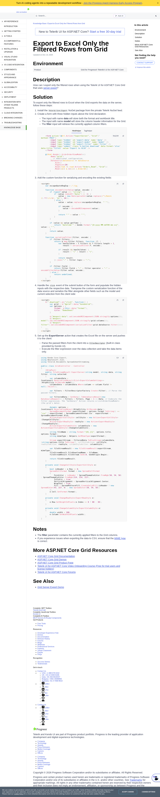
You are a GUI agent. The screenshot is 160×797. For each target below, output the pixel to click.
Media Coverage (43, 749)
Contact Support (145, 63)
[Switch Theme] (156, 16)
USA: (50, 673)
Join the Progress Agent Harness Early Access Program (112, 3)
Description (46, 79)
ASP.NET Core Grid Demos (52, 559)
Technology (41, 743)
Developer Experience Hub (47, 633)
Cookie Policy (18, 794)
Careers (40, 751)
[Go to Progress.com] (40, 730)
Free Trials (41, 623)
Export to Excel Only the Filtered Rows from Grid (66, 23)
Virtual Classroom (44, 650)
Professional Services (45, 646)
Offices (40, 753)
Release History (43, 639)
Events (40, 652)
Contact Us (41, 671)
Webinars (41, 645)
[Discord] (43, 701)
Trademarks (136, 780)
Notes (40, 529)
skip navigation (21, 12)
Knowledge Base (12, 127)
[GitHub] (43, 698)
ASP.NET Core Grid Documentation (56, 556)
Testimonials (42, 664)
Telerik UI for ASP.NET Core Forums (56, 572)
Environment (48, 63)
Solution (43, 97)
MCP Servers (38, 618)
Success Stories (43, 662)
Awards (40, 745)
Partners (40, 648)
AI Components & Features (12, 42)
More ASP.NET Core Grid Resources (75, 550)
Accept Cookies (128, 792)
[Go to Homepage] (28, 12)
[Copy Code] (123, 136)
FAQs (39, 654)
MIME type (120, 538)
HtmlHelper (76, 131)
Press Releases (43, 747)
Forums (40, 641)
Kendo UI (36, 614)
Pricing (40, 625)
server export (50, 88)
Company (41, 741)
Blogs (39, 643)
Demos (40, 635)
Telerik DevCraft (39, 610)
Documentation (43, 637)
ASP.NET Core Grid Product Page (55, 562)
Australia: (52, 681)
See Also (43, 581)
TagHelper (88, 131)
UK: (50, 675)
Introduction (11, 26)
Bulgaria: (52, 679)
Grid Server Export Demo (50, 587)
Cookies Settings (148, 792)
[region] (80, 792)
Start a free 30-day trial (105, 31)
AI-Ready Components (52, 618)
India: (51, 677)
